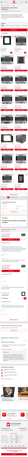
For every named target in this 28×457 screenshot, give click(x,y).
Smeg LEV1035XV (4, 147)
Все (2, 25)
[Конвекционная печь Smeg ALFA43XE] (7, 153)
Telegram (7, 430)
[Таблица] (26, 33)
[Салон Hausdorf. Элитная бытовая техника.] (1, 5)
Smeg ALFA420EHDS (4, 127)
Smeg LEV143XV (18, 68)
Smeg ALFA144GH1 (18, 107)
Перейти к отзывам (5, 230)
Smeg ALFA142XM (18, 88)
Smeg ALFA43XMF (4, 107)
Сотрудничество (19, 435)
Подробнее (9, 418)
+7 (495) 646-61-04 (5, 428)
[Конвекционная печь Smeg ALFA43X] (21, 153)
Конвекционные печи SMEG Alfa (13, 25)
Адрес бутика (18, 442)
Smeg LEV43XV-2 (18, 186)
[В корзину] (11, 52)
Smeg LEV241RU (18, 147)
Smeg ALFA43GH (4, 186)
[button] (4, 74)
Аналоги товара (7, 70)
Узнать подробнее (14, 451)
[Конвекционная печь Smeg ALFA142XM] (21, 74)
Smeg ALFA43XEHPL (18, 49)
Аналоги (11, 239)
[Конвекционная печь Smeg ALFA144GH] (7, 74)
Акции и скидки (14, 433)
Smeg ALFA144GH (4, 88)
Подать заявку (14, 211)
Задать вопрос (14, 330)
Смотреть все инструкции (6, 378)
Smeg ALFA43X (18, 167)
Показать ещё (13, 194)
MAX (12, 430)
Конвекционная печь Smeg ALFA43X (7, 342)
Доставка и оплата (5, 437)
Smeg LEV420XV (4, 49)
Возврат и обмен (19, 437)
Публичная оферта (5, 442)
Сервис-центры (4, 440)
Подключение (4, 435)
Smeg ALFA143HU (4, 68)
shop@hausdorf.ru (23, 430)
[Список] (24, 33)
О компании (18, 440)
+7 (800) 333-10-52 (22, 428)
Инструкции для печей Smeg (7, 367)
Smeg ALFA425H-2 (18, 127)
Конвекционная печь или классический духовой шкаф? (9, 394)
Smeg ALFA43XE (4, 167)
